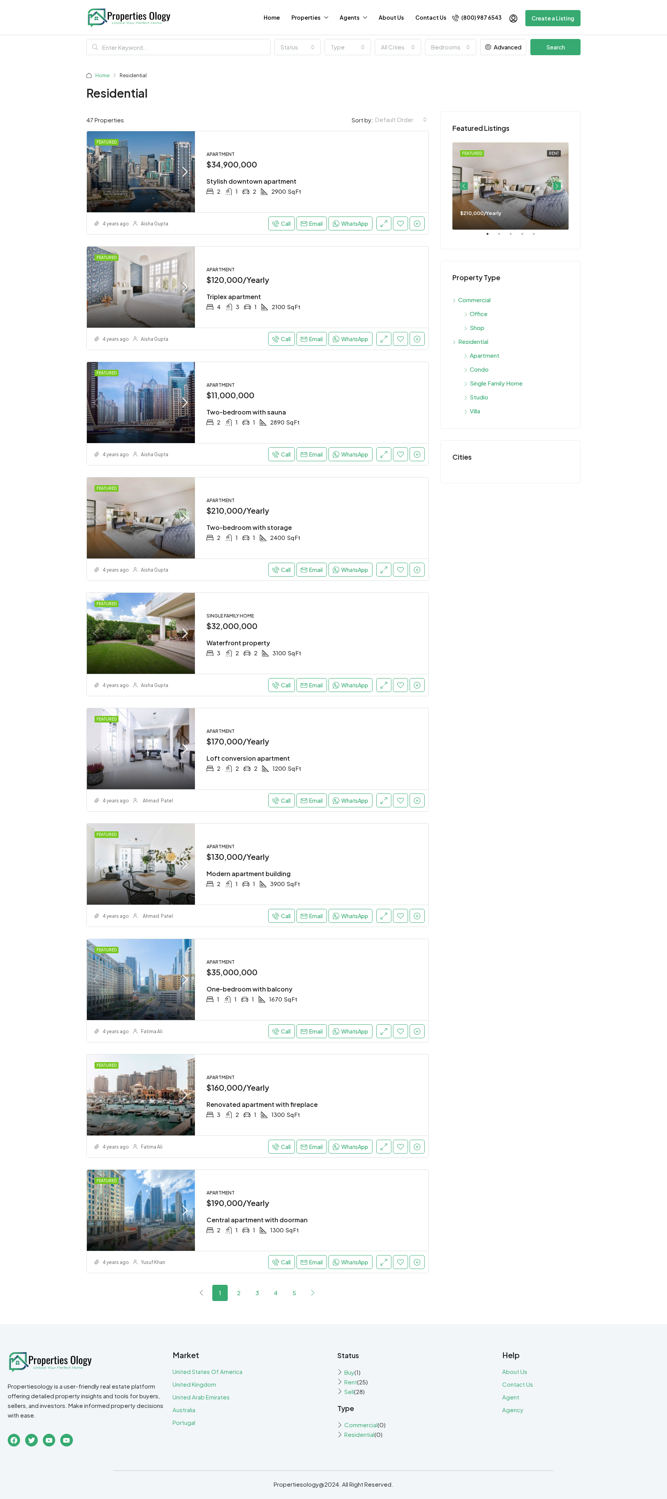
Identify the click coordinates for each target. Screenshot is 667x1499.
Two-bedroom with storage (249, 527)
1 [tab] (491, 237)
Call (286, 223)
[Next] (312, 1292)
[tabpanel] (510, 186)
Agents (349, 17)
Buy (349, 1372)
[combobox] (297, 47)
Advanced (507, 47)
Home (272, 17)
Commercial (474, 299)
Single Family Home (496, 383)
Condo (479, 369)
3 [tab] (514, 237)
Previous (464, 186)
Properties (305, 17)
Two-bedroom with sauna (246, 412)
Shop (477, 327)
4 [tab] (526, 237)
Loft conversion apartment (248, 758)
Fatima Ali (152, 1031)
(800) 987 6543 (480, 17)
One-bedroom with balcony (250, 989)
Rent (350, 1382)
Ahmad (151, 801)
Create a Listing (553, 18)
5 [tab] (538, 237)
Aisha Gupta (154, 224)
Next (557, 186)
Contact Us (430, 17)
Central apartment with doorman (257, 1220)
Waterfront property (238, 643)
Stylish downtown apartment (251, 181)
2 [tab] (503, 237)
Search (555, 47)
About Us (391, 17)
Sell (349, 1391)
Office (479, 313)
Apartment (484, 355)
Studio (479, 397)
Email (316, 223)
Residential (473, 341)
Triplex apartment (234, 297)
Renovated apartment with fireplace (262, 1104)
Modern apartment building (249, 874)
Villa (475, 411)
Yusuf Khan (153, 1262)
